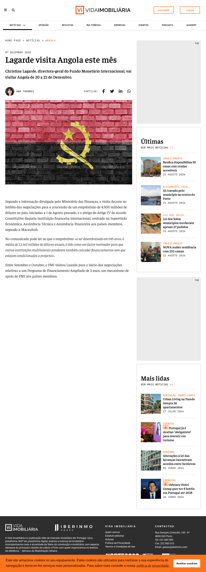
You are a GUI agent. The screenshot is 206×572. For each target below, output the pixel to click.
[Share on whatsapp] (129, 91)
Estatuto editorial (114, 535)
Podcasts (167, 25)
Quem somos (112, 532)
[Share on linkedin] (120, 91)
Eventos (143, 25)
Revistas (67, 25)
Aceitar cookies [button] (187, 563)
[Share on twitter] (112, 91)
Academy (191, 25)
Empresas (119, 25)
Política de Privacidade (117, 543)
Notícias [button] (15, 25)
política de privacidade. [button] (153, 565)
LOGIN (190, 10)
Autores (109, 539)
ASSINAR (163, 10)
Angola (50, 40)
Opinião (43, 25)
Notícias (33, 40)
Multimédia (94, 25)
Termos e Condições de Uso (120, 546)
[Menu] (5, 10)
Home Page (13, 40)
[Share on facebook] (103, 91)
